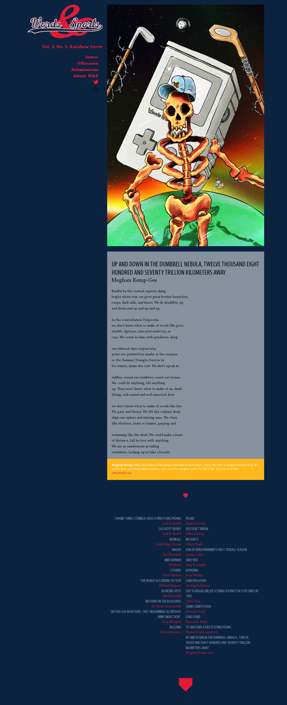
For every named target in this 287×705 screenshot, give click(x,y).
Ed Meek (173, 562)
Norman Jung (198, 609)
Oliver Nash (194, 541)
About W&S (85, 76)
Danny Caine (216, 552)
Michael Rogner (160, 583)
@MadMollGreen (122, 473)
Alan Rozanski (195, 521)
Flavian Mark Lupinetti (208, 629)
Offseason (87, 63)
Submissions (84, 70)
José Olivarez (171, 572)
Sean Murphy (146, 617)
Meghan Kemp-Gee (218, 645)
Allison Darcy (197, 531)
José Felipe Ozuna (168, 541)
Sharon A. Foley (196, 619)
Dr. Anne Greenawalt (163, 603)
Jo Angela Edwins (198, 583)
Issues (91, 57)
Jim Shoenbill (172, 552)
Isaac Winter (194, 572)
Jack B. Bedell (148, 521)
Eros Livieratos (171, 629)
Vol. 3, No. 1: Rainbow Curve (72, 47)
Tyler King (222, 596)
